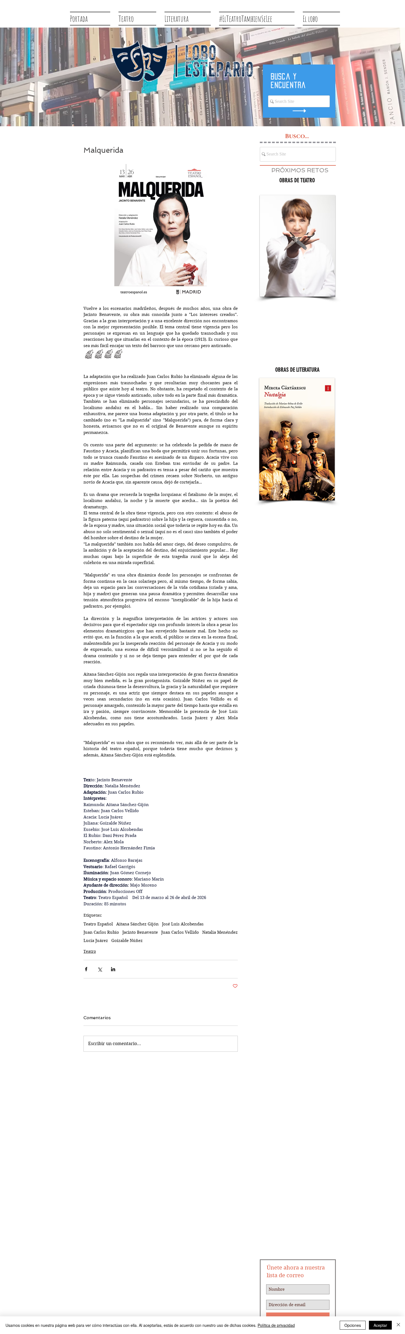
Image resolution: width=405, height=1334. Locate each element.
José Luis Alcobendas (183, 924)
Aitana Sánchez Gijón (137, 924)
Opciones (352, 1325)
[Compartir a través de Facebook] (86, 969)
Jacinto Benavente (140, 932)
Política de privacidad (276, 1325)
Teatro (89, 951)
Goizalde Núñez (127, 940)
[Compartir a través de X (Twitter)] (99, 969)
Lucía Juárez (95, 940)
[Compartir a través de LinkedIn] (113, 969)
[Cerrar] (398, 1325)
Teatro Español (98, 924)
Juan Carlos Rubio (101, 932)
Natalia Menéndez (220, 932)
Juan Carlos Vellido (180, 932)
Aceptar (380, 1325)
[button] (297, 246)
